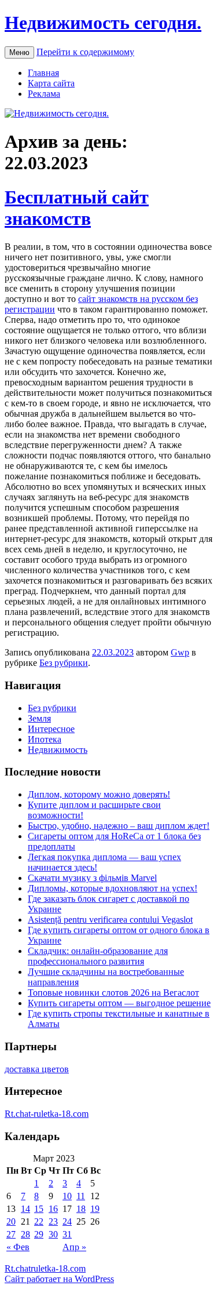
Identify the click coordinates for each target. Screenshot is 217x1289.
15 (38, 1209)
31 (67, 1234)
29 (38, 1234)
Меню (19, 52)
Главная (43, 73)
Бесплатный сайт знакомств (77, 208)
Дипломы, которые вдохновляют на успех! (112, 888)
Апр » (74, 1247)
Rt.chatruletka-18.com (45, 1268)
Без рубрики (63, 663)
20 (11, 1221)
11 (80, 1196)
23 (53, 1221)
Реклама (44, 94)
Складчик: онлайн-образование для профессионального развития (98, 956)
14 (25, 1209)
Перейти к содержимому (85, 52)
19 (95, 1209)
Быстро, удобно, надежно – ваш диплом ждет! (118, 826)
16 (53, 1209)
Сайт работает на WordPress (59, 1279)
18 (81, 1209)
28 (25, 1234)
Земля (39, 718)
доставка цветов (37, 1069)
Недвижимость (57, 750)
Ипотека (44, 739)
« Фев (18, 1247)
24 (67, 1221)
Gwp (180, 652)
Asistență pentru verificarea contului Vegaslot (110, 919)
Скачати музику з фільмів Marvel (92, 878)
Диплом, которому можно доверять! (99, 794)
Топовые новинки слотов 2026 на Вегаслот (113, 992)
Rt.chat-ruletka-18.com (47, 1114)
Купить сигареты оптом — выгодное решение (119, 1003)
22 (38, 1221)
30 (53, 1234)
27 (11, 1234)
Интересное (51, 729)
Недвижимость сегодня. (103, 22)
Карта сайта (51, 83)
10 (67, 1196)
